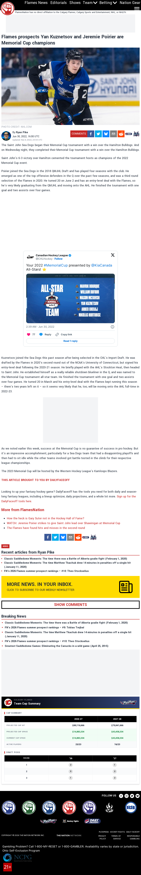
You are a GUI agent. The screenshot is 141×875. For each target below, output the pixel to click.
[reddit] (121, 133)
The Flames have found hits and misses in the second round (46, 528)
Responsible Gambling (133, 837)
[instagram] (126, 796)
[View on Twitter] (113, 257)
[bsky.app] (105, 133)
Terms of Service (116, 837)
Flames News (36, 2)
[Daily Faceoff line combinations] (128, 133)
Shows (75, 2)
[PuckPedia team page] (136, 133)
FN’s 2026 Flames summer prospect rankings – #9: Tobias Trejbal (44, 627)
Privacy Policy (102, 837)
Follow (59, 258)
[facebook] (90, 133)
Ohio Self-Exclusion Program (21, 850)
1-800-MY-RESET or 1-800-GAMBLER (59, 846)
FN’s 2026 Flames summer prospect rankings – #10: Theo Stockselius (47, 641)
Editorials (58, 2)
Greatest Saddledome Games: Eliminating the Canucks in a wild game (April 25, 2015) (57, 646)
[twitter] (98, 133)
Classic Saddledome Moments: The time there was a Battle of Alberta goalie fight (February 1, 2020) (66, 623)
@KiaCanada (101, 265)
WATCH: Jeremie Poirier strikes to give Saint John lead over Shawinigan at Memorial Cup (63, 523)
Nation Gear (130, 2)
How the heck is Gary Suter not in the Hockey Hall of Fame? (45, 518)
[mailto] (113, 133)
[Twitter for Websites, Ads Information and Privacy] (112, 327)
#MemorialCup (56, 265)
